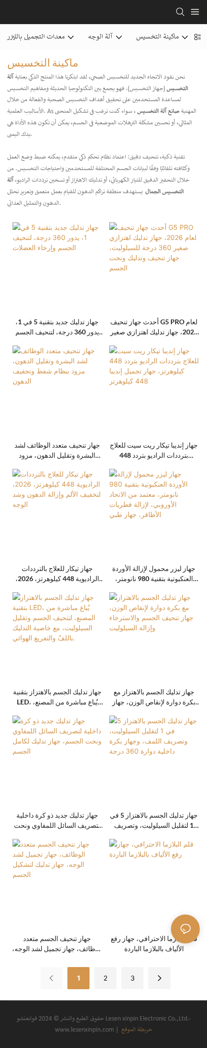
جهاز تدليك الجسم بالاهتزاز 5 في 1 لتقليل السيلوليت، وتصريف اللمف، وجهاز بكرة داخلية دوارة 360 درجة (154, 820)
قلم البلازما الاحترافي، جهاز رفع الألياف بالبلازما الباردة (154, 943)
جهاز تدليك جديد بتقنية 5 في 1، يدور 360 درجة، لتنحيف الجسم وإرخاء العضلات (57, 327)
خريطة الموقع (136, 1030)
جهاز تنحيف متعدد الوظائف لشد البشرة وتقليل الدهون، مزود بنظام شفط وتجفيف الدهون (57, 450)
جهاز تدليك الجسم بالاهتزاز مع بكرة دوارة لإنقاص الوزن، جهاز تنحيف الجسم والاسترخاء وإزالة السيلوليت (154, 697)
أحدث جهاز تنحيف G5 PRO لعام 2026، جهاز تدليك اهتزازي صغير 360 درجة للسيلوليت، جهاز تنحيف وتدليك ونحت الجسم (154, 327)
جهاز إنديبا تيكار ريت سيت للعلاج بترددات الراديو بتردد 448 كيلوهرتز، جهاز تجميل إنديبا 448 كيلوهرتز (154, 450)
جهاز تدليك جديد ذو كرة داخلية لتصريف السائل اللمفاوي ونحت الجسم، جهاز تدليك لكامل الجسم (57, 820)
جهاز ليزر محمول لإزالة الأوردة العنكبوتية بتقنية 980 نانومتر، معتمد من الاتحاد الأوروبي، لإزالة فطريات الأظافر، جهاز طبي (153, 574)
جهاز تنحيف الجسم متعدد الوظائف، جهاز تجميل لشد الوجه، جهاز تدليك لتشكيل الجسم (57, 944)
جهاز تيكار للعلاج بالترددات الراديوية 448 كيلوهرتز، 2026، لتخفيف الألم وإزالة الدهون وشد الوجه (57, 574)
